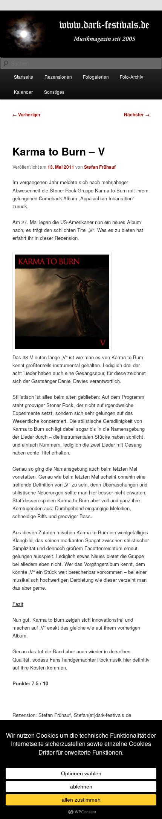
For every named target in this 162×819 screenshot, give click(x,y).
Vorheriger (26, 114)
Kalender (23, 91)
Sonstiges (54, 91)
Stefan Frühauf (100, 166)
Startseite (23, 76)
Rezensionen (58, 76)
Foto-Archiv (131, 76)
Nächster (137, 114)
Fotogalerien (96, 76)
